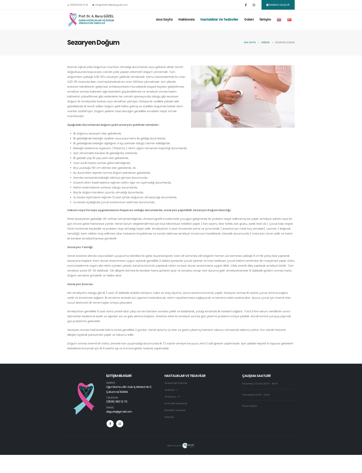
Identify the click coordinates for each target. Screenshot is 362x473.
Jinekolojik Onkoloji (175, 383)
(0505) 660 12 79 (79, 4)
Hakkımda (186, 19)
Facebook (110, 423)
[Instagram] (254, 5)
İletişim (265, 19)
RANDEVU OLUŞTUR (279, 4)
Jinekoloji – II (172, 396)
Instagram (119, 423)
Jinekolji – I (170, 389)
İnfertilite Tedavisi (175, 410)
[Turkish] (289, 19)
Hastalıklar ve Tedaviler (219, 19)
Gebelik (169, 417)
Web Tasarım (174, 445)
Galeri (249, 19)
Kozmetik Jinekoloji (175, 403)
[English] (279, 19)
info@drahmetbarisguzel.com (111, 4)
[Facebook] (245, 5)
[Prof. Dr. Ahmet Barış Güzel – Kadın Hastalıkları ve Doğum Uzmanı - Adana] (90, 19)
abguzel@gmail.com (119, 412)
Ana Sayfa (164, 19)
